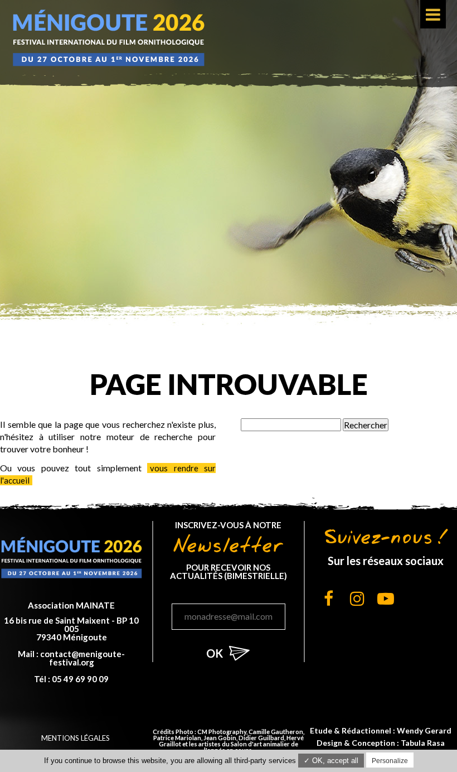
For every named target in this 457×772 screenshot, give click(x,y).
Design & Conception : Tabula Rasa (381, 742)
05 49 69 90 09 (80, 679)
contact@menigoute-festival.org (82, 658)
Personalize (390, 761)
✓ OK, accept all (331, 760)
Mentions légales (75, 738)
